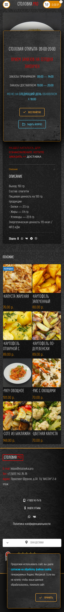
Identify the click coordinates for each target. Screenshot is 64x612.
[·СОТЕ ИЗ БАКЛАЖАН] (17, 415)
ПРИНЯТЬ (48, 597)
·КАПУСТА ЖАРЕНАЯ (16, 297)
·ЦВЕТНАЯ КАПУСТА (45, 434)
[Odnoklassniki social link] (18, 238)
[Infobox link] (27, 4)
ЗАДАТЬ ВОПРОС (34, 124)
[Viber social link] (36, 238)
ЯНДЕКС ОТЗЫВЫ (34, 508)
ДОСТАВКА (34, 156)
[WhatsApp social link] (22, 238)
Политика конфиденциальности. (32, 524)
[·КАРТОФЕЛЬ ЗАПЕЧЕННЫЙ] (46, 278)
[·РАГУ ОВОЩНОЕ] (17, 373)
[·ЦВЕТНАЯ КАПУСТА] (46, 415)
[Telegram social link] (31, 238)
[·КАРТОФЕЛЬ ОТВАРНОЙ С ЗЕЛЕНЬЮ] (17, 325)
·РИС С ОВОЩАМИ (43, 391)
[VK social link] (26, 238)
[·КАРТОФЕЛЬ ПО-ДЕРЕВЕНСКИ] (46, 325)
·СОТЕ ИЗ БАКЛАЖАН (16, 434)
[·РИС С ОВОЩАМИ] (46, 373)
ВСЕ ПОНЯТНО (34, 112)
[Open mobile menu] (6, 4)
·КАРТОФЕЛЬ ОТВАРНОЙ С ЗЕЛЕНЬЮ (11, 349)
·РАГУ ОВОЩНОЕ (13, 391)
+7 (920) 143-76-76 (34, 500)
